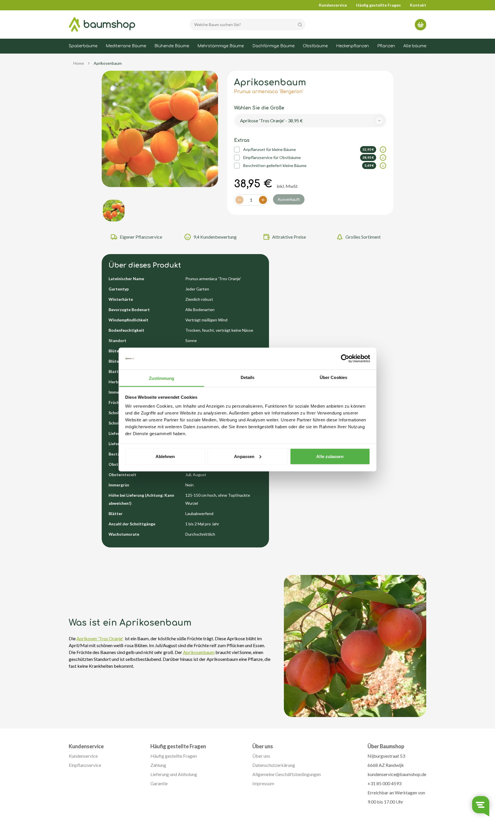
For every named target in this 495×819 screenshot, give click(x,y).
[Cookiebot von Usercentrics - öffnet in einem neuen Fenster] (345, 358)
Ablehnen (165, 456)
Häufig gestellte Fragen (378, 5)
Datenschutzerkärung (273, 765)
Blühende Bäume (171, 46)
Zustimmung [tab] (161, 378)
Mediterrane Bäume (126, 46)
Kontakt (418, 5)
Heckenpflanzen (352, 46)
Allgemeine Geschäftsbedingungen (286, 774)
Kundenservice (333, 5)
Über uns (261, 756)
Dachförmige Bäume (273, 46)
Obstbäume (315, 46)
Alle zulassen (329, 456)
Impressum (263, 783)
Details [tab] (248, 377)
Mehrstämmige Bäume (220, 46)
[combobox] (310, 120)
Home (78, 63)
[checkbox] (237, 149)
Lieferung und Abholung (173, 774)
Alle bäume (414, 46)
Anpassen (244, 456)
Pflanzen (386, 46)
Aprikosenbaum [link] (108, 63)
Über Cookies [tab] (333, 377)
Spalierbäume (83, 46)
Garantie (159, 783)
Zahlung (158, 765)
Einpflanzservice (85, 765)
